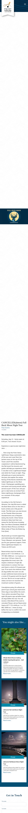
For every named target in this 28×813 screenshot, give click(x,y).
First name (4, 801)
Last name (4, 808)
